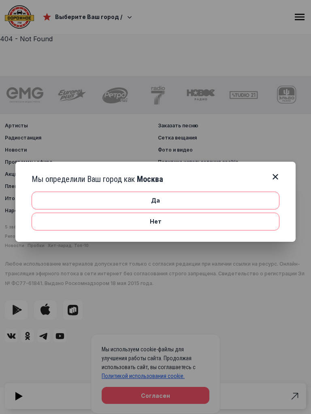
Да (155, 200)
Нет (156, 221)
